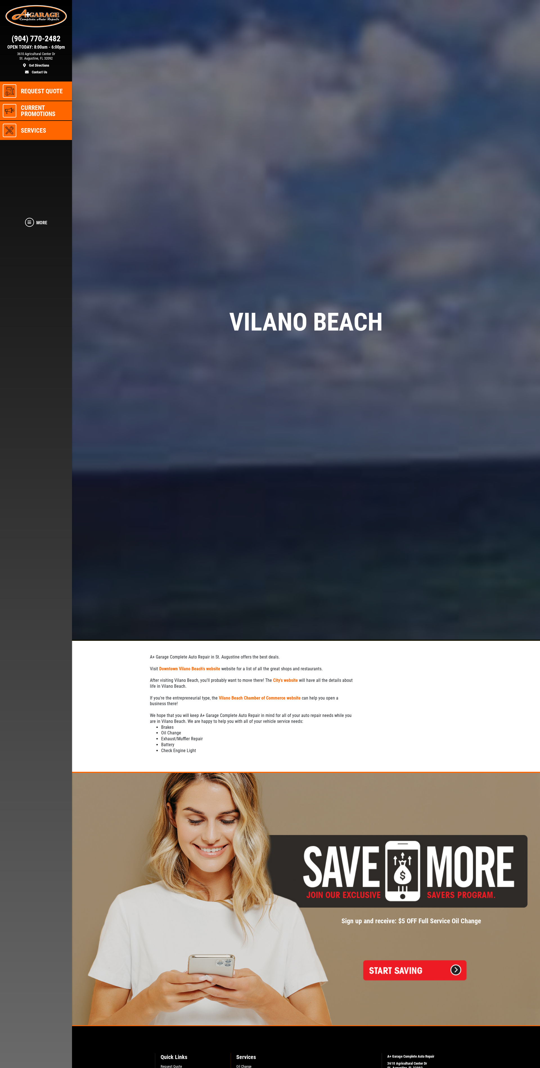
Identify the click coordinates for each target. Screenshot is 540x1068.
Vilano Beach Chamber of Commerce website (260, 698)
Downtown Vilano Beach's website (189, 668)
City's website (285, 680)
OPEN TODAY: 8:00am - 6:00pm (36, 47)
